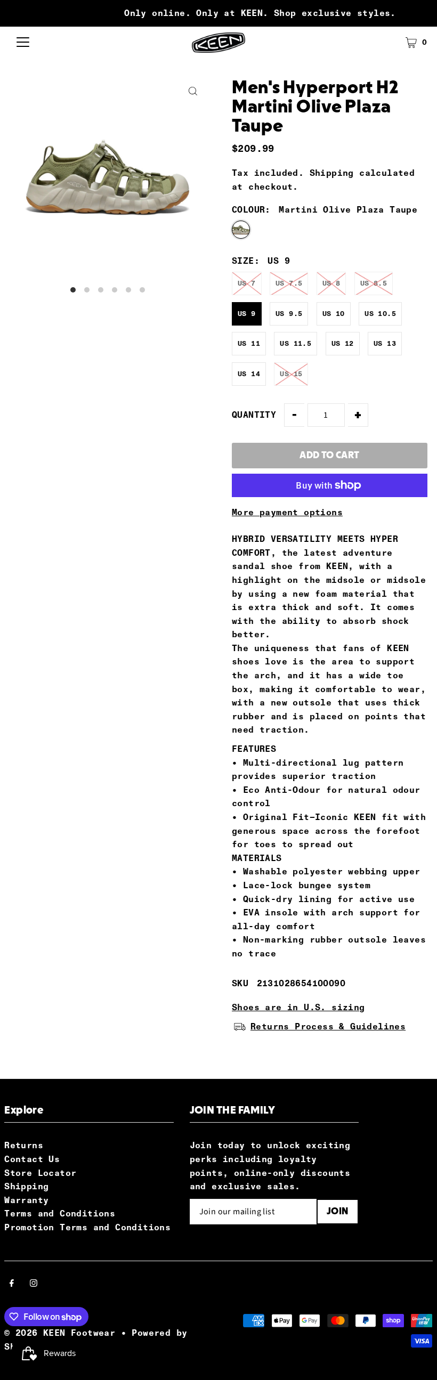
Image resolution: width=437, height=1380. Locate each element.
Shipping (332, 173)
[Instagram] (33, 1284)
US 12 (342, 343)
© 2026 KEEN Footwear (59, 1333)
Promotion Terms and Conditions (87, 1227)
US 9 (247, 314)
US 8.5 (373, 283)
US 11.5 (295, 343)
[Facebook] (12, 1284)
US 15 (291, 374)
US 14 (249, 374)
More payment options (287, 512)
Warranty (26, 1200)
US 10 (333, 314)
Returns (23, 1145)
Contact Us (32, 1159)
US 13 (385, 343)
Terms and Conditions (59, 1213)
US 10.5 (380, 314)
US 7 (247, 283)
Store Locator (40, 1173)
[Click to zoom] (193, 91)
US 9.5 (289, 314)
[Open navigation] (23, 42)
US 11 (249, 343)
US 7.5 (289, 283)
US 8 (331, 283)
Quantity (254, 415)
